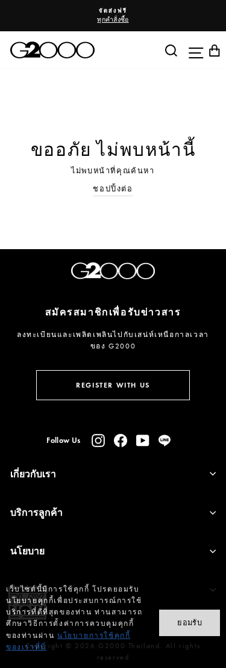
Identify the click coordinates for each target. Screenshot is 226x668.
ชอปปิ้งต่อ (113, 188)
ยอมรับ (189, 622)
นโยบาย (27, 551)
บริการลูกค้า (36, 512)
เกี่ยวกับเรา (33, 474)
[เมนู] (193, 50)
